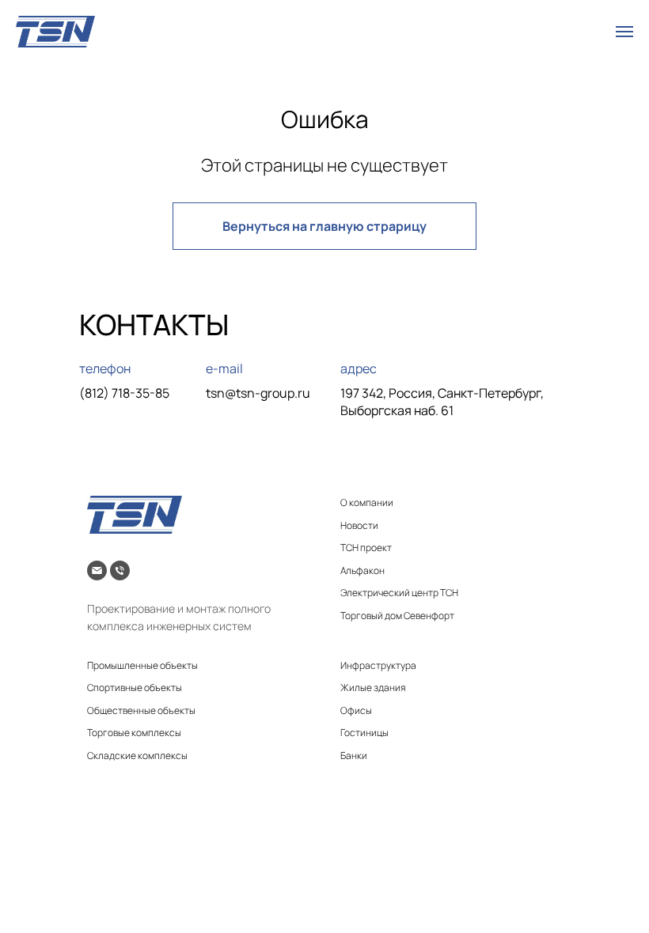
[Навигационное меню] (624, 31)
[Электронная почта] (97, 570)
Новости (359, 525)
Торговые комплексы (134, 732)
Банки (353, 755)
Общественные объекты (141, 710)
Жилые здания (373, 687)
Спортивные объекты (134, 687)
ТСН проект (366, 547)
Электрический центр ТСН (399, 592)
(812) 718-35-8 (120, 393)
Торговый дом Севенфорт (397, 615)
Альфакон (362, 570)
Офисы (356, 710)
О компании (366, 502)
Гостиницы (364, 732)
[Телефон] (120, 570)
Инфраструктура (378, 665)
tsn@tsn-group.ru (258, 393)
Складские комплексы (137, 755)
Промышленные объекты (142, 665)
